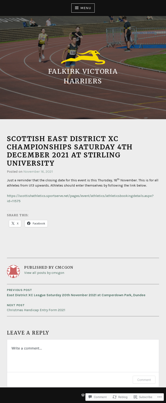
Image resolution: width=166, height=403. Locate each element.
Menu (85, 8)
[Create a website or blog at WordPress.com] (83, 395)
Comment (144, 380)
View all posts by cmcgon (44, 273)
